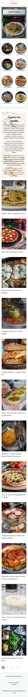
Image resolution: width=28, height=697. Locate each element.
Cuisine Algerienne (11, 168)
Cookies (14, 684)
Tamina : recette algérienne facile (13, 213)
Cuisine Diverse (21, 103)
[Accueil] (13, 113)
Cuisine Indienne (7, 88)
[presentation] (14, 195)
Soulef (14, 692)
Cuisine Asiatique (20, 88)
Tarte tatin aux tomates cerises (12, 252)
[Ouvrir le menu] (3, 3)
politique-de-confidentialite (14, 676)
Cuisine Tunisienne (7, 71)
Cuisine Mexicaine (7, 103)
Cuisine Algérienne (7, 55)
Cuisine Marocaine (20, 55)
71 (17, 667)
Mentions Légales (14, 682)
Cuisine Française (20, 71)
